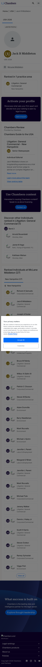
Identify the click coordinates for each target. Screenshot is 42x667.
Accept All (21, 340)
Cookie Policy (12, 334)
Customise (21, 346)
